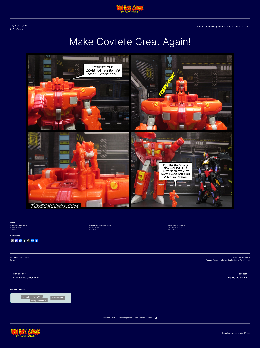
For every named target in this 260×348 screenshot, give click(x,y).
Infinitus (224, 260)
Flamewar (216, 260)
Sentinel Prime (233, 260)
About (200, 26)
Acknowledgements (215, 26)
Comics (247, 257)
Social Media (233, 26)
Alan (14, 260)
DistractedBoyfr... (21, 300)
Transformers (245, 260)
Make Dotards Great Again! (177, 225)
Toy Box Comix (18, 25)
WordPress (244, 333)
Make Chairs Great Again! (18, 225)
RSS (248, 26)
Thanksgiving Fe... (42, 298)
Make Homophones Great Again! (100, 225)
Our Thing (62, 299)
